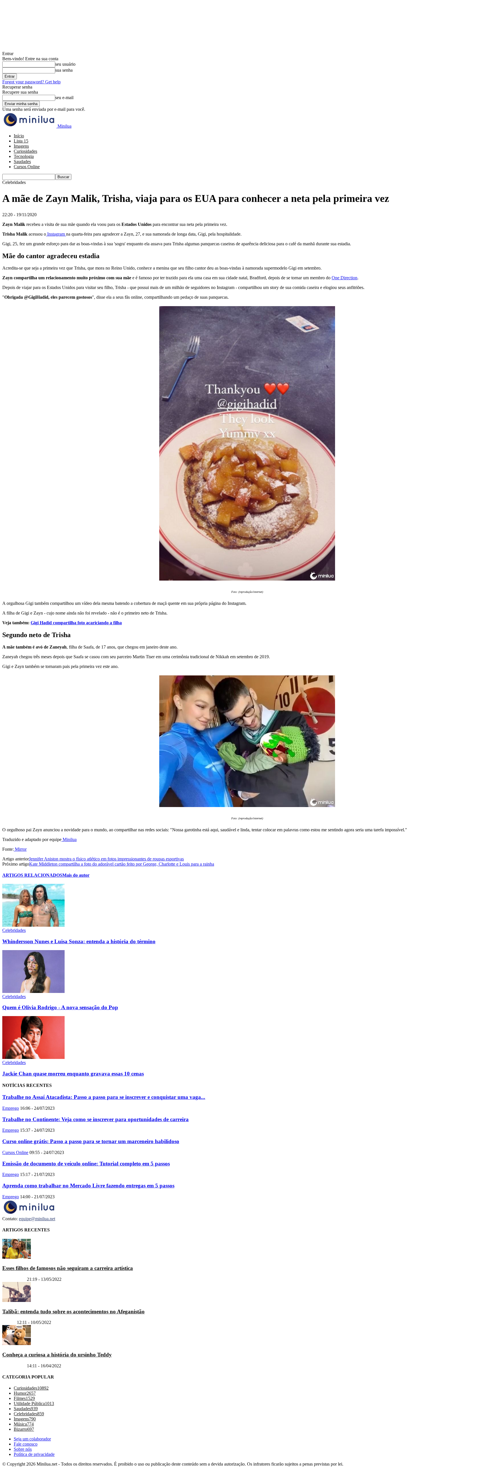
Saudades (22, 161)
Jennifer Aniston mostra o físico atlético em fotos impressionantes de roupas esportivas (106, 858)
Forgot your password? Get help (31, 81)
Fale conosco (25, 1444)
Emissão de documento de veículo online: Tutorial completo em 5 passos (86, 1164)
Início (19, 135)
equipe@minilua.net (37, 1218)
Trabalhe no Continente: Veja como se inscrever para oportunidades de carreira (95, 1119)
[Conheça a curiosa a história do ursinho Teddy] (16, 1343)
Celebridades (14, 930)
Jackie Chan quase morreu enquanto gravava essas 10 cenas (73, 1074)
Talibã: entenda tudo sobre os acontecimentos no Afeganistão (73, 1311)
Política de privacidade (34, 1454)
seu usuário (65, 64)
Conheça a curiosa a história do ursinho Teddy (57, 1355)
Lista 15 (21, 141)
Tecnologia (24, 156)
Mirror (20, 849)
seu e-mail (64, 97)
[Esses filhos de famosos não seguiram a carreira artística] (16, 1257)
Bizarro (9, 1322)
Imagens (21, 146)
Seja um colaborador (32, 1438)
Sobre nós (23, 1449)
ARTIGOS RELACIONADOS (32, 875)
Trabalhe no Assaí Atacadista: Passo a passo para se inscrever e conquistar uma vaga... (103, 1097)
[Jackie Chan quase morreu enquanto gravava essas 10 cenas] (33, 1057)
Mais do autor (75, 875)
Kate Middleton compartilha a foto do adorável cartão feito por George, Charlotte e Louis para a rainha (121, 864)
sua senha (64, 70)
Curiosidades (25, 151)
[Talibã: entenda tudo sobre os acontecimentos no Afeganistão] (16, 1300)
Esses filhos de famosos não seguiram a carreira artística (67, 1268)
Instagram (56, 234)
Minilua (69, 839)
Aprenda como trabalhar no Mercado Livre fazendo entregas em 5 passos (88, 1186)
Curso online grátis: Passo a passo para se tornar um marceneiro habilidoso (90, 1141)
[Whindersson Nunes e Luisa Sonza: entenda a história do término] (33, 925)
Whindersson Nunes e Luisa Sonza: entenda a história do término (79, 941)
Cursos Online (27, 166)
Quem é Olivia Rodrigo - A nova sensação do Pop (60, 1007)
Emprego (10, 1108)
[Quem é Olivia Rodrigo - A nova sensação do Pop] (33, 991)
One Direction (344, 277)
